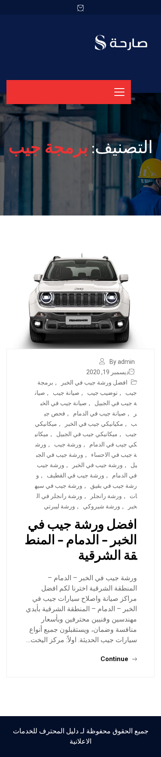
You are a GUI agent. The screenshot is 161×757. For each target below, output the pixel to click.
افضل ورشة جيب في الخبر (94, 382)
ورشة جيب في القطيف (75, 475)
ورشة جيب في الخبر (97, 465)
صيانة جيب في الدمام (99, 413)
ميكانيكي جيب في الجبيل (87, 434)
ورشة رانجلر (106, 495)
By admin (122, 361)
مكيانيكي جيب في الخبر (94, 423)
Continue (115, 659)
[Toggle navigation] (119, 92)
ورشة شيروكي (101, 506)
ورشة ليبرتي (59, 506)
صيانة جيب (66, 392)
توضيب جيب (102, 392)
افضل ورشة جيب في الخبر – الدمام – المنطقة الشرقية (81, 539)
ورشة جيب (68, 444)
